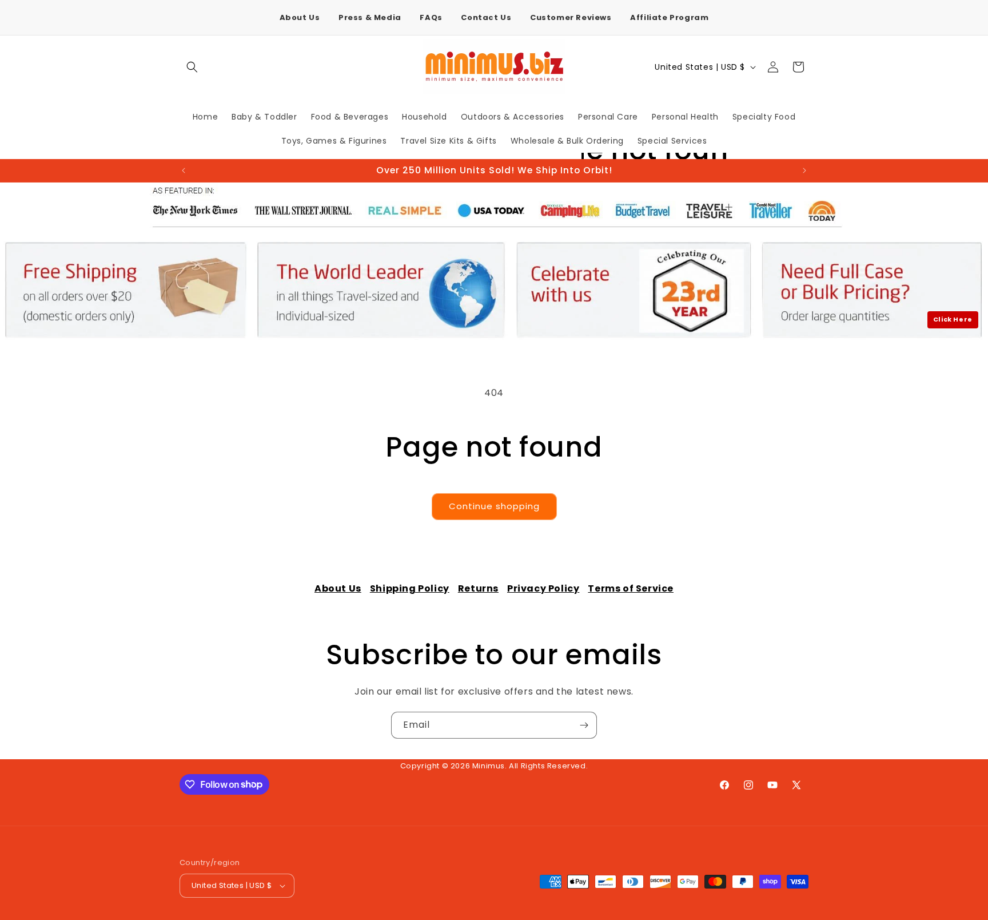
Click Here (953, 319)
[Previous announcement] (183, 170)
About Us (300, 17)
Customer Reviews (571, 17)
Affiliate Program (669, 17)
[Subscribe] (583, 725)
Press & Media (369, 17)
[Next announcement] (804, 170)
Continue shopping (494, 506)
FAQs (431, 17)
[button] (192, 67)
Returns (478, 588)
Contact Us (486, 17)
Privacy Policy (543, 588)
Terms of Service (631, 588)
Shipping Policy (409, 588)
